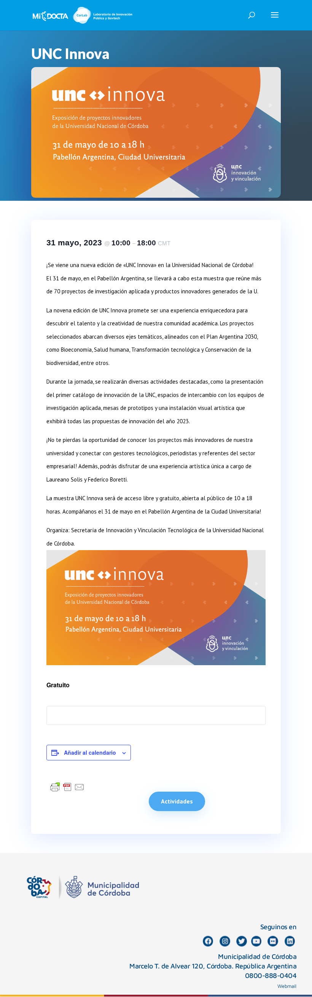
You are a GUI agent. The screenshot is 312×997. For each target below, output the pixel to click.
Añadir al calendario (90, 752)
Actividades (177, 801)
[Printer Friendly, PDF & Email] (67, 787)
